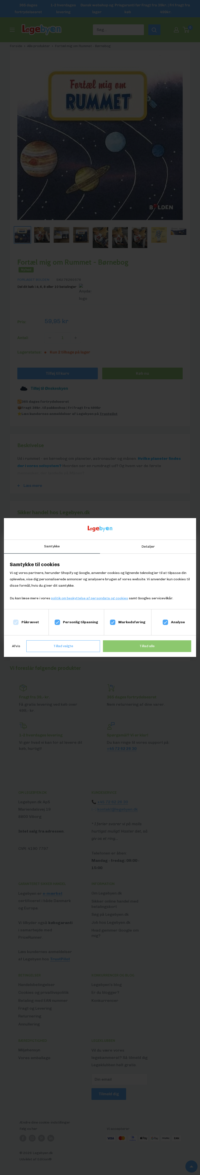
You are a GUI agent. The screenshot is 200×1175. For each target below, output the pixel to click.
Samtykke (52, 546)
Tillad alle (147, 646)
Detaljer (148, 546)
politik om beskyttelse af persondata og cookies (89, 598)
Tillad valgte (63, 646)
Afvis (16, 646)
